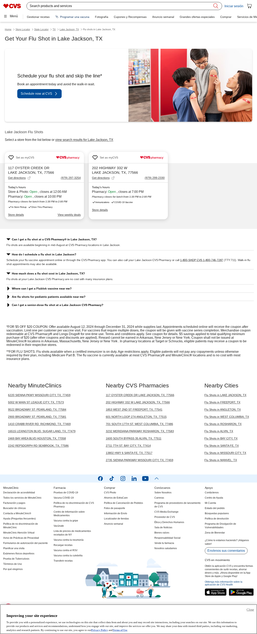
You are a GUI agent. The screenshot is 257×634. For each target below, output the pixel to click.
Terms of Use (120, 629)
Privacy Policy (99, 629)
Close (250, 609)
